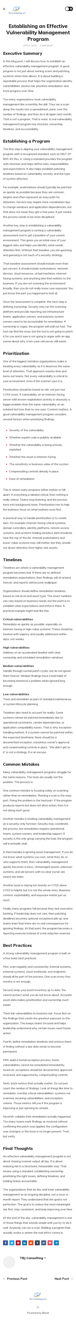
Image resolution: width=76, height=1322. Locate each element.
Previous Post (16, 1278)
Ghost (45, 1312)
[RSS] (38, 1307)
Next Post (62, 1278)
